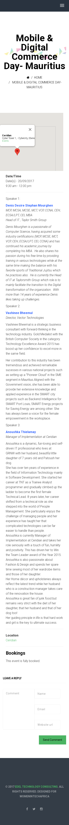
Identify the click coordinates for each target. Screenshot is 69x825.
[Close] (30, 129)
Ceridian (11, 640)
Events (5, 141)
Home (38, 77)
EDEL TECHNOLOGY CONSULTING (36, 786)
